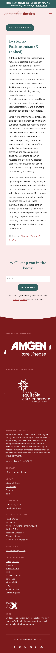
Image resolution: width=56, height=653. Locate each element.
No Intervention (12, 589)
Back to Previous (21, 28)
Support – (17, 539)
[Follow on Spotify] (41, 647)
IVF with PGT (11, 582)
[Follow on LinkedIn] (36, 647)
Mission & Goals (13, 483)
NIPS (8, 585)
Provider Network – (21, 526)
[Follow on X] (20, 647)
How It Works (12, 519)
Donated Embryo (13, 575)
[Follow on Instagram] (25, 647)
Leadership (11, 486)
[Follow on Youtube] (31, 647)
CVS (8, 572)
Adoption (10, 565)
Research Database (15, 532)
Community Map (13, 504)
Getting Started (12, 561)
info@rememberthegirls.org (18, 472)
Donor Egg (10, 579)
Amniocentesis (12, 568)
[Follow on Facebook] (14, 647)
